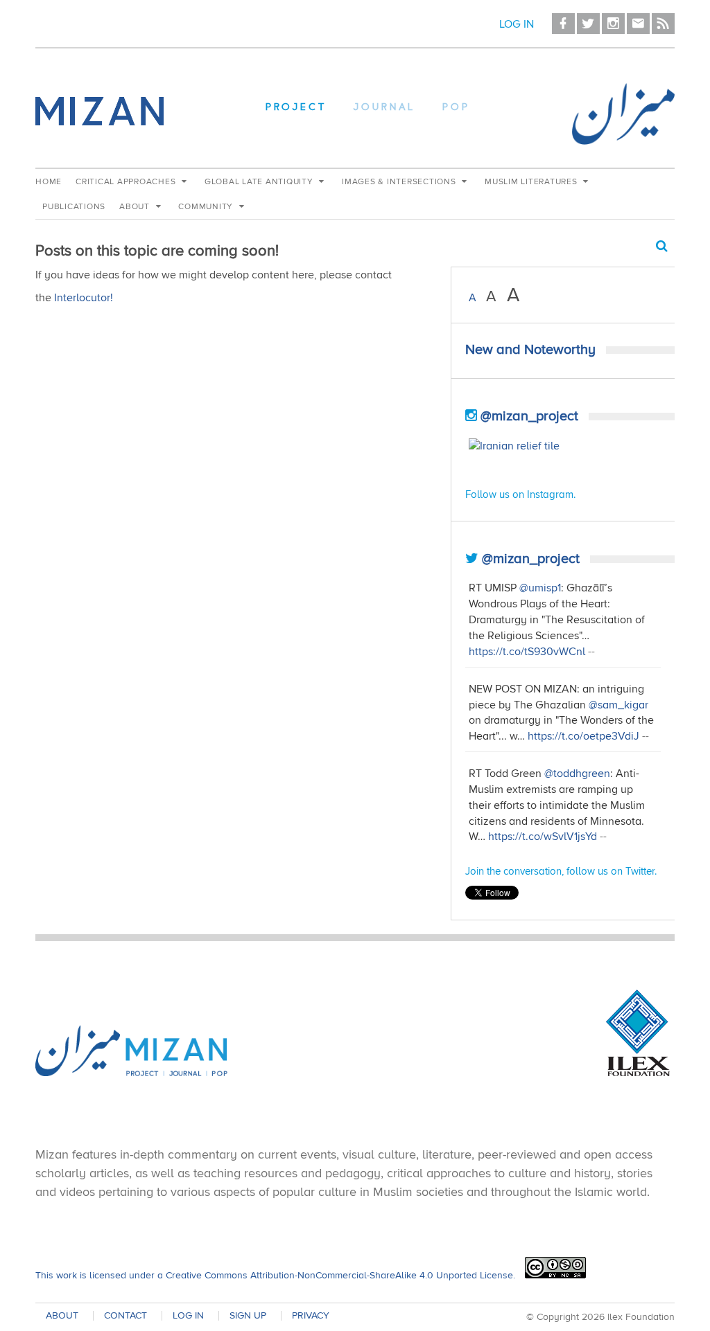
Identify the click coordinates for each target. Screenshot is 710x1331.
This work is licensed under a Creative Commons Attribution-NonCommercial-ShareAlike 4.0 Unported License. (275, 1275)
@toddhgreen (577, 773)
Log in (516, 24)
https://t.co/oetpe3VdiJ (583, 736)
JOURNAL (384, 108)
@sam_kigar (618, 705)
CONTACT (125, 1316)
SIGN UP (248, 1316)
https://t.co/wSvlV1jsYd (542, 836)
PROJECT (296, 108)
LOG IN (188, 1316)
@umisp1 (540, 588)
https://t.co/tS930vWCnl (527, 652)
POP (456, 108)
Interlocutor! (83, 298)
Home (48, 182)
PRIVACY (310, 1316)
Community (207, 207)
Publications (73, 207)
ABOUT (62, 1316)
